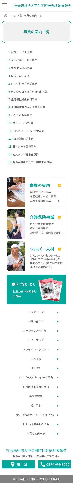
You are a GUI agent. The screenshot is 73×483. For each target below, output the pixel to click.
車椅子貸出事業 (20, 76)
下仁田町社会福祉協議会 (36, 450)
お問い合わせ (36, 321)
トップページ (36, 312)
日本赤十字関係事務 (24, 146)
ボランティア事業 (23, 123)
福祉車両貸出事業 (21, 68)
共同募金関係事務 (23, 138)
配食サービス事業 (21, 52)
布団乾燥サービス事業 (24, 60)
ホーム (13, 15)
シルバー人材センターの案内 (36, 377)
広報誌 (36, 368)
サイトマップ (36, 340)
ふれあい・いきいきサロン (28, 131)
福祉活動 (36, 405)
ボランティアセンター (36, 330)
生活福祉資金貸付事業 (24, 99)
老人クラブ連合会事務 (26, 154)
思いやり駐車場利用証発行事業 (29, 91)
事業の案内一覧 (36, 433)
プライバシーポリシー (36, 349)
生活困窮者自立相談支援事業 (28, 107)
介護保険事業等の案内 (36, 387)
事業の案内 (35, 396)
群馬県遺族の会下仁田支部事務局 (32, 162)
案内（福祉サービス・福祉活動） (36, 415)
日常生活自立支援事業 (24, 83)
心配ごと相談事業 (21, 115)
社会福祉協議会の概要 (36, 424)
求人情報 (36, 359)
